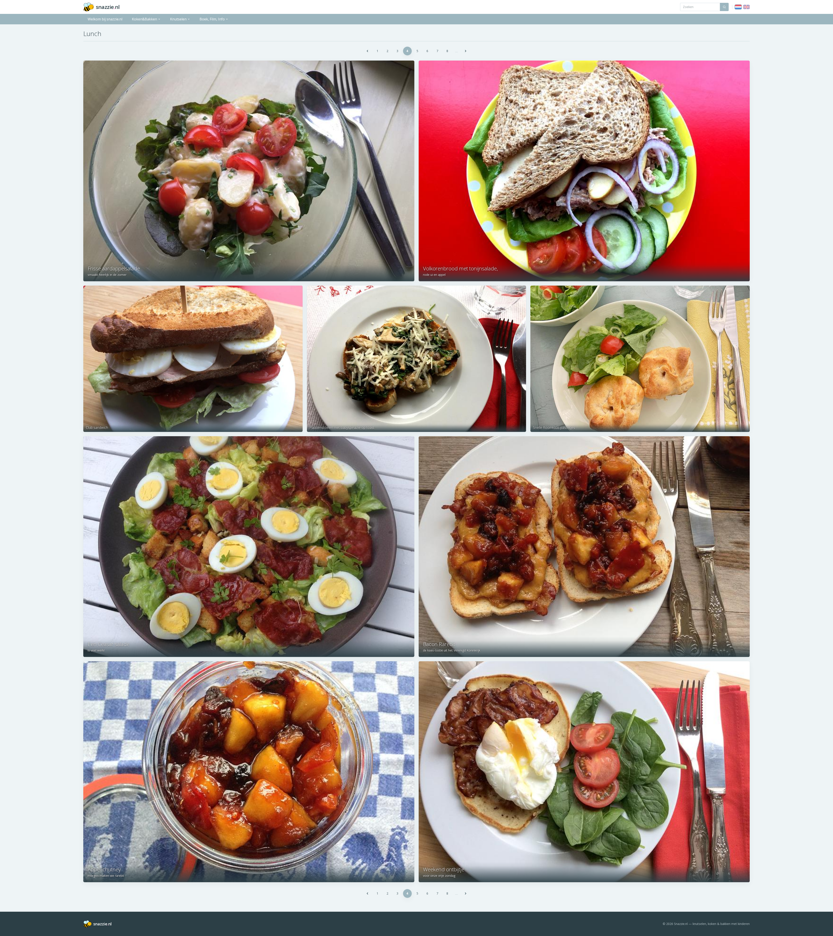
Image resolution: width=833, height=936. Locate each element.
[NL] (738, 7)
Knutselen (178, 19)
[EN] (746, 7)
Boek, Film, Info (212, 19)
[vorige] (367, 51)
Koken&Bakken (144, 19)
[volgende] (465, 51)
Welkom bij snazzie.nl (105, 19)
